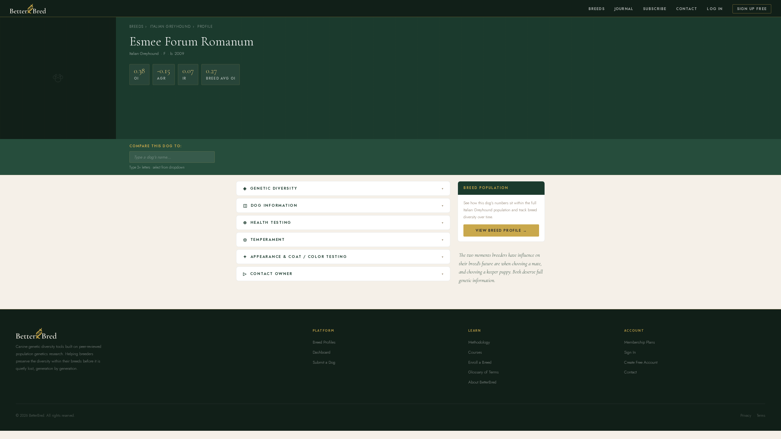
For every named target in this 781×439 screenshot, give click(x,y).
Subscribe (654, 9)
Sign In (630, 352)
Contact (686, 9)
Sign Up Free (752, 9)
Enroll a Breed (479, 362)
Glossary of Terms (483, 372)
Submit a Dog (324, 362)
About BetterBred (482, 382)
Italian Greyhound (170, 26)
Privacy (745, 415)
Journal (623, 9)
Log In (714, 9)
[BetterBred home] (28, 8)
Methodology (479, 342)
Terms (761, 415)
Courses (475, 352)
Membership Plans (639, 342)
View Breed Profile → (501, 230)
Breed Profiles (324, 342)
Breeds (596, 9)
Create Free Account (640, 362)
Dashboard (321, 352)
